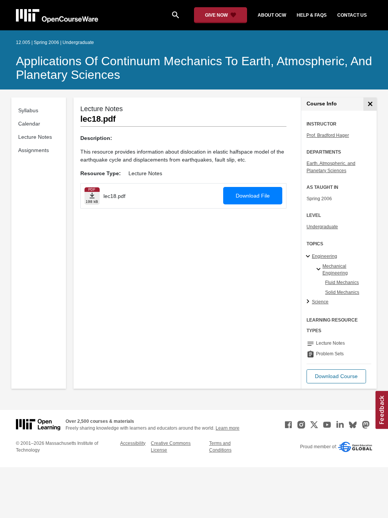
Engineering (324, 256)
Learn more (227, 428)
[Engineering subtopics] (309, 257)
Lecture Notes (35, 137)
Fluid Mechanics (342, 282)
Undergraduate (322, 226)
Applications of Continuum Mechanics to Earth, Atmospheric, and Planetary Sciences (194, 68)
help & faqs (312, 15)
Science (320, 302)
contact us (352, 15)
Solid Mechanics (342, 292)
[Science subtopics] (309, 302)
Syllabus (28, 110)
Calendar (29, 124)
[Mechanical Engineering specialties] (319, 270)
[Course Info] (370, 104)
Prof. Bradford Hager (328, 135)
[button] (336, 376)
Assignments (33, 150)
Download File (253, 196)
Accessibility (133, 443)
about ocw (272, 15)
